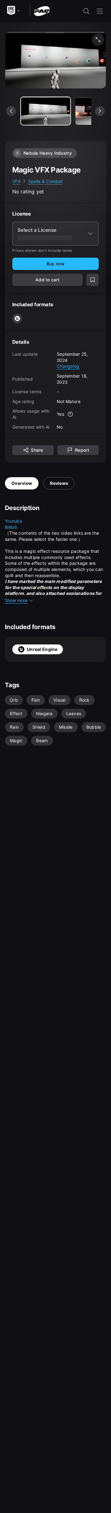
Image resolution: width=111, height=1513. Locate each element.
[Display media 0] (45, 111)
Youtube (13, 521)
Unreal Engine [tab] (42, 649)
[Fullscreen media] (98, 40)
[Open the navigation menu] (100, 11)
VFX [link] (16, 181)
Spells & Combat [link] (45, 181)
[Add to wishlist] (92, 280)
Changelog (68, 366)
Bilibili (11, 527)
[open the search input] (86, 11)
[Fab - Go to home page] (42, 10)
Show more (16, 600)
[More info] (70, 414)
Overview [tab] (21, 483)
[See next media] (100, 111)
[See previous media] (11, 111)
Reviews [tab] (59, 483)
